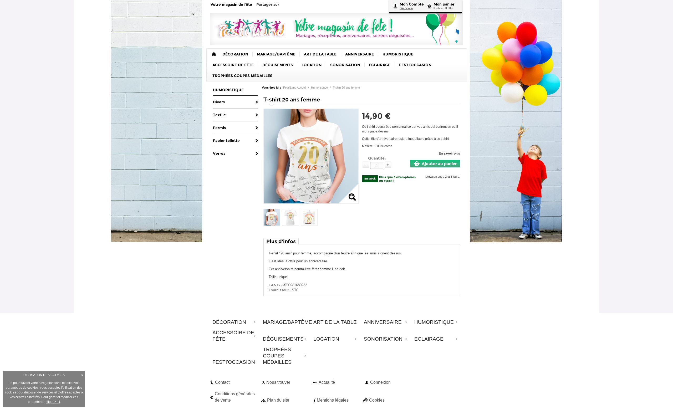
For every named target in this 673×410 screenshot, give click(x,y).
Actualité (327, 382)
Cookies (377, 400)
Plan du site (278, 400)
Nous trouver (278, 382)
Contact (222, 382)
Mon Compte (412, 4)
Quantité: (377, 158)
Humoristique (319, 87)
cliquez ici (53, 402)
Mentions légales (333, 400)
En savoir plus (449, 153)
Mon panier (444, 4)
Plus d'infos (281, 241)
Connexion (406, 8)
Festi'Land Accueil (294, 87)
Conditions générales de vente (235, 397)
